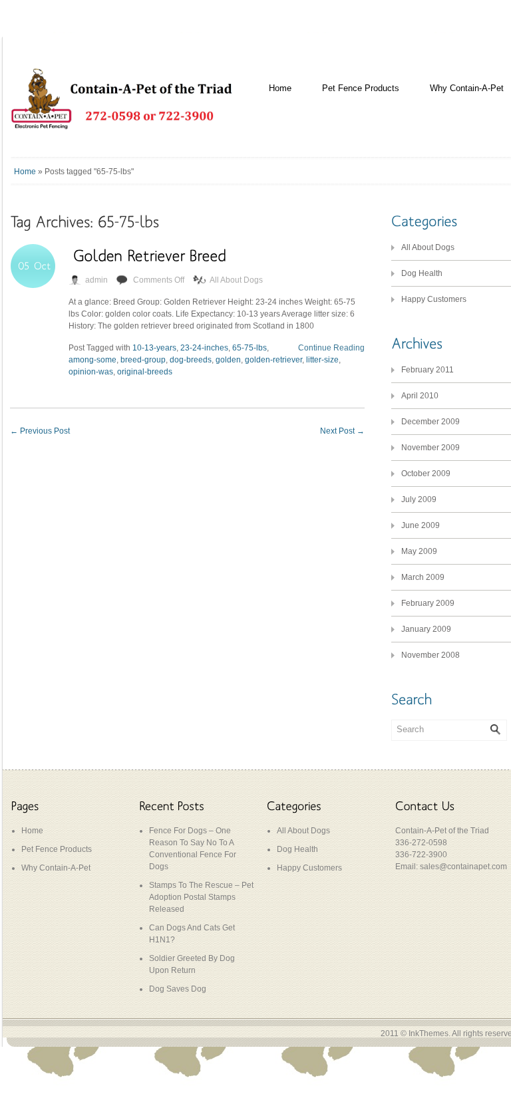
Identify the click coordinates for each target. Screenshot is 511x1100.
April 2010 (419, 395)
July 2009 (418, 499)
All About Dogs (236, 280)
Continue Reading (331, 347)
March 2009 (422, 577)
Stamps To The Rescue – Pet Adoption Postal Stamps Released (201, 897)
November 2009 (430, 447)
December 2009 (430, 421)
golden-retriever (273, 359)
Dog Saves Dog (177, 989)
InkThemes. (429, 1033)
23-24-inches (204, 347)
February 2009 (427, 603)
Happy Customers (433, 299)
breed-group (143, 359)
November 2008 (430, 655)
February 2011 (427, 369)
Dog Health (421, 273)
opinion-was (91, 371)
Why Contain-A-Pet (55, 868)
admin (96, 280)
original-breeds (144, 371)
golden (228, 359)
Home (280, 88)
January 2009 (426, 629)
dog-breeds (191, 359)
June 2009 (420, 525)
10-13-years (154, 347)
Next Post (342, 431)
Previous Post (40, 431)
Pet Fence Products (360, 88)
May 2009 (419, 551)
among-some (92, 359)
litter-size (322, 359)
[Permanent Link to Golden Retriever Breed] (150, 255)
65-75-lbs (249, 347)
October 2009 (425, 473)
